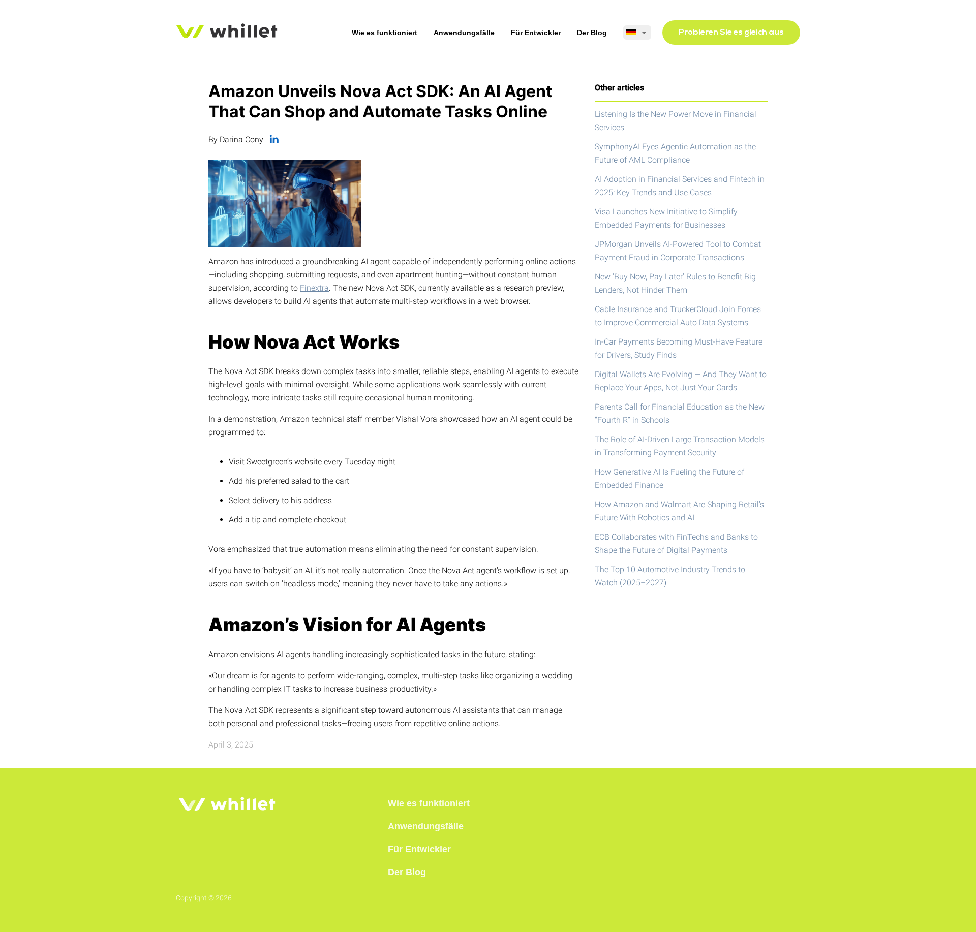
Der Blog (592, 32)
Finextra (314, 288)
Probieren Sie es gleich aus (731, 32)
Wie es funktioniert (384, 32)
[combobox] (637, 32)
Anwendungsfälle (464, 32)
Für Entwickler (536, 32)
